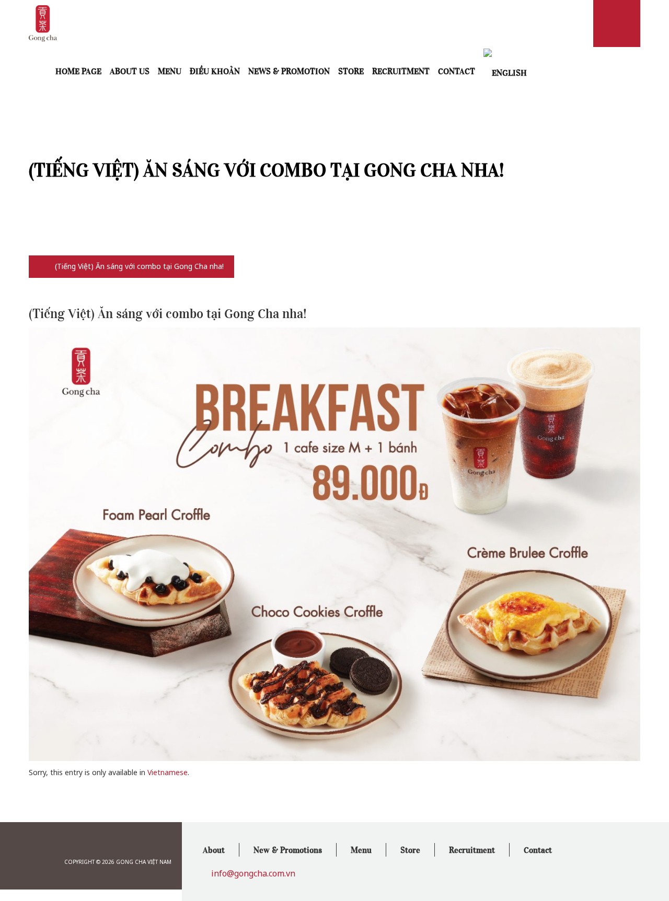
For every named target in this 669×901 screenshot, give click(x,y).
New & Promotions (287, 849)
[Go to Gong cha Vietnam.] (43, 266)
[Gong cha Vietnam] (43, 23)
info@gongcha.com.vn (253, 873)
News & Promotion (289, 70)
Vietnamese (167, 772)
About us (129, 70)
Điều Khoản (215, 70)
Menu (169, 70)
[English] (505, 71)
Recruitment (401, 70)
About (214, 849)
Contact (456, 70)
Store (351, 70)
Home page (78, 70)
